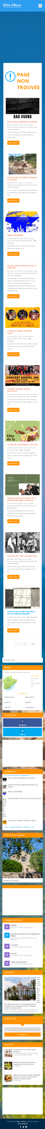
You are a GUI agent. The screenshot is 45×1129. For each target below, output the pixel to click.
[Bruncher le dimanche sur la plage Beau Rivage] (7, 935)
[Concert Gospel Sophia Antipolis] (22, 375)
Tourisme (13, 1008)
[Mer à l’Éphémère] (22, 221)
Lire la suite (13, 143)
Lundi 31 (7, 702)
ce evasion (14, 945)
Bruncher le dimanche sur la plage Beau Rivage (25, 935)
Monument (19, 1006)
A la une (26, 125)
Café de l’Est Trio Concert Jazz (22, 556)
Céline (11, 125)
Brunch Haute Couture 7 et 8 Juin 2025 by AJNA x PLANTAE (21, 499)
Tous (7, 827)
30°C (15, 682)
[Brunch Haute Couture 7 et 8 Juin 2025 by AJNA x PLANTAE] (22, 484)
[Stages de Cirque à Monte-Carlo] (22, 317)
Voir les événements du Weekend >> (17, 775)
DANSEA (13, 925)
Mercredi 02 (29, 697)
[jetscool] (7, 954)
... (28, 644)
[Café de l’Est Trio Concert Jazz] (22, 542)
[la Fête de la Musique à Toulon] (22, 431)
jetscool (13, 953)
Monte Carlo (23, 339)
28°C (8, 680)
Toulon (30, 241)
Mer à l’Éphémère (15, 235)
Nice (36, 127)
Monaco (27, 827)
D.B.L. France (21, 1121)
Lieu (13, 1006)
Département (23, 127)
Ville (8, 275)
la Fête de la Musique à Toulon (22, 444)
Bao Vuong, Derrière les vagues (22, 122)
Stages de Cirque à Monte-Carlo (20, 332)
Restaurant (14, 939)
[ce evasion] (7, 946)
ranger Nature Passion (19, 962)
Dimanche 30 (9, 697)
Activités (31, 238)
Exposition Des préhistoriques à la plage (22, 178)
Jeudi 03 (28, 702)
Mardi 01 (7, 707)
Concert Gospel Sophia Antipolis (18, 390)
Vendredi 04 (29, 707)
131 (33, 644)
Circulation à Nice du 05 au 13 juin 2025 (22, 267)
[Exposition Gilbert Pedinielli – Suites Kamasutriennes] (22, 598)
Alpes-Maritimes (17, 506)
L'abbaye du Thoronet (11, 881)
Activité (31, 503)
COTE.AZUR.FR (22, 1124)
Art (35, 448)
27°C (8, 687)
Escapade (7, 1006)
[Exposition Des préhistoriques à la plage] (22, 164)
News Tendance (28, 927)
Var (33, 827)
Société (7, 1008)
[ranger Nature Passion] (7, 963)
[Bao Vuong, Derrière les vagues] (22, 108)
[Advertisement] (22, 35)
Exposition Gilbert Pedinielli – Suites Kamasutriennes (22, 613)
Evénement (30, 127)
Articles (16, 127)
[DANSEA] (7, 926)
